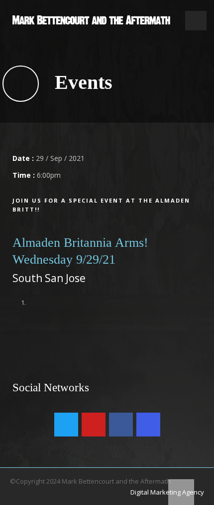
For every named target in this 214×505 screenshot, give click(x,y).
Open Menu (196, 20)
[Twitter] (66, 424)
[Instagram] (148, 424)
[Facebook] (121, 424)
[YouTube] (94, 424)
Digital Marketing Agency (167, 492)
